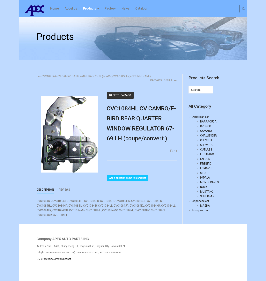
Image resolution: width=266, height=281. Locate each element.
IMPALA (205, 177)
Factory (110, 8)
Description (45, 189)
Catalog (141, 8)
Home (54, 8)
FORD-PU (205, 168)
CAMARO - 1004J (161, 80)
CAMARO (206, 130)
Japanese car (200, 201)
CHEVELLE (206, 140)
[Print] (171, 150)
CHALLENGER (208, 135)
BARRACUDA (208, 121)
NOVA (203, 187)
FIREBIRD (205, 163)
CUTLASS (206, 149)
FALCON (205, 158)
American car (200, 116)
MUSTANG (206, 191)
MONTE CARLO (209, 182)
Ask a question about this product (127, 178)
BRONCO (205, 126)
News (125, 8)
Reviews (64, 189)
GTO (203, 172)
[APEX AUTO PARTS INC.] (34, 10)
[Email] (175, 150)
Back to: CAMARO (120, 95)
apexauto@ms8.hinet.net (57, 259)
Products (90, 8)
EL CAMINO (207, 154)
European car (200, 210)
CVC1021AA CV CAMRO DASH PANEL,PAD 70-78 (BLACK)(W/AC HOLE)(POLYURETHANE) (96, 76)
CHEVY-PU (206, 144)
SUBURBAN (207, 196)
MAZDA (205, 205)
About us (71, 8)
